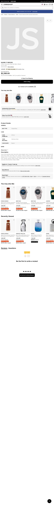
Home (2, 14)
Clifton (17, 14)
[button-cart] (52, 4)
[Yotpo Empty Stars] (4, 66)
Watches (5, 14)
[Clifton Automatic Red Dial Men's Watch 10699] (50, 20)
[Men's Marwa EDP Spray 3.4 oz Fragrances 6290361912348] (29, 220)
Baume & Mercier (11, 14)
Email (31, 176)
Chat (35, 176)
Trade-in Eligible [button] (11, 69)
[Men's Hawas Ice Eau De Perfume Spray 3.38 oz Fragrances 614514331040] (44, 220)
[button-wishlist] (50, 4)
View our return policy (25, 171)
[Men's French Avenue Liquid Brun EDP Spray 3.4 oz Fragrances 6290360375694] (14, 187)
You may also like (6, 90)
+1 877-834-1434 (26, 176)
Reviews (4, 248)
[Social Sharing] (47, 20)
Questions (12, 248)
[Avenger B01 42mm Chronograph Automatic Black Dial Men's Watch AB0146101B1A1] (44, 187)
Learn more (43, 109)
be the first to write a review (27, 275)
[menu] (2, 4)
